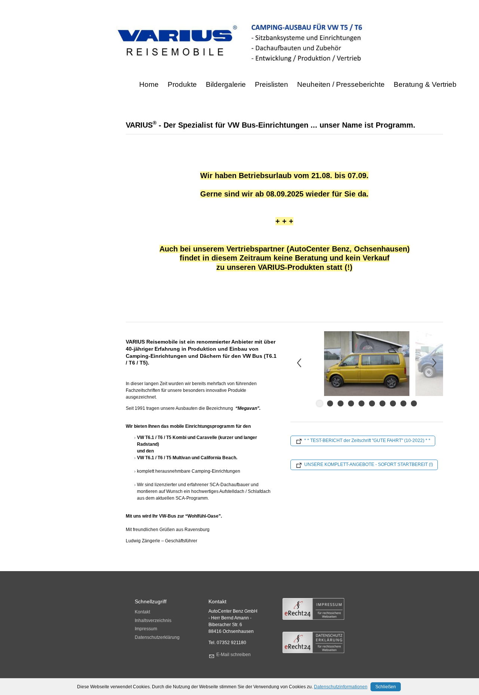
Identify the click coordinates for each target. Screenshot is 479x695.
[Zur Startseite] (239, 42)
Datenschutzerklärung (157, 637)
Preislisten (271, 84)
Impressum (146, 628)
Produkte (182, 84)
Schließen (385, 686)
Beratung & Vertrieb (425, 84)
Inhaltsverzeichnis (153, 620)
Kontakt (142, 612)
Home (149, 84)
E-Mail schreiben (233, 654)
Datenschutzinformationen (340, 686)
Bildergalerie (226, 84)
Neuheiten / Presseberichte (341, 84)
